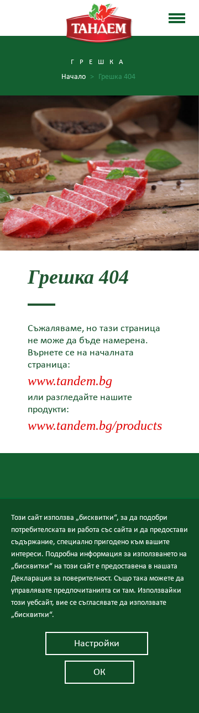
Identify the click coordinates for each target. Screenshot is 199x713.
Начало (77, 77)
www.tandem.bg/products (95, 426)
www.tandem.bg (70, 381)
